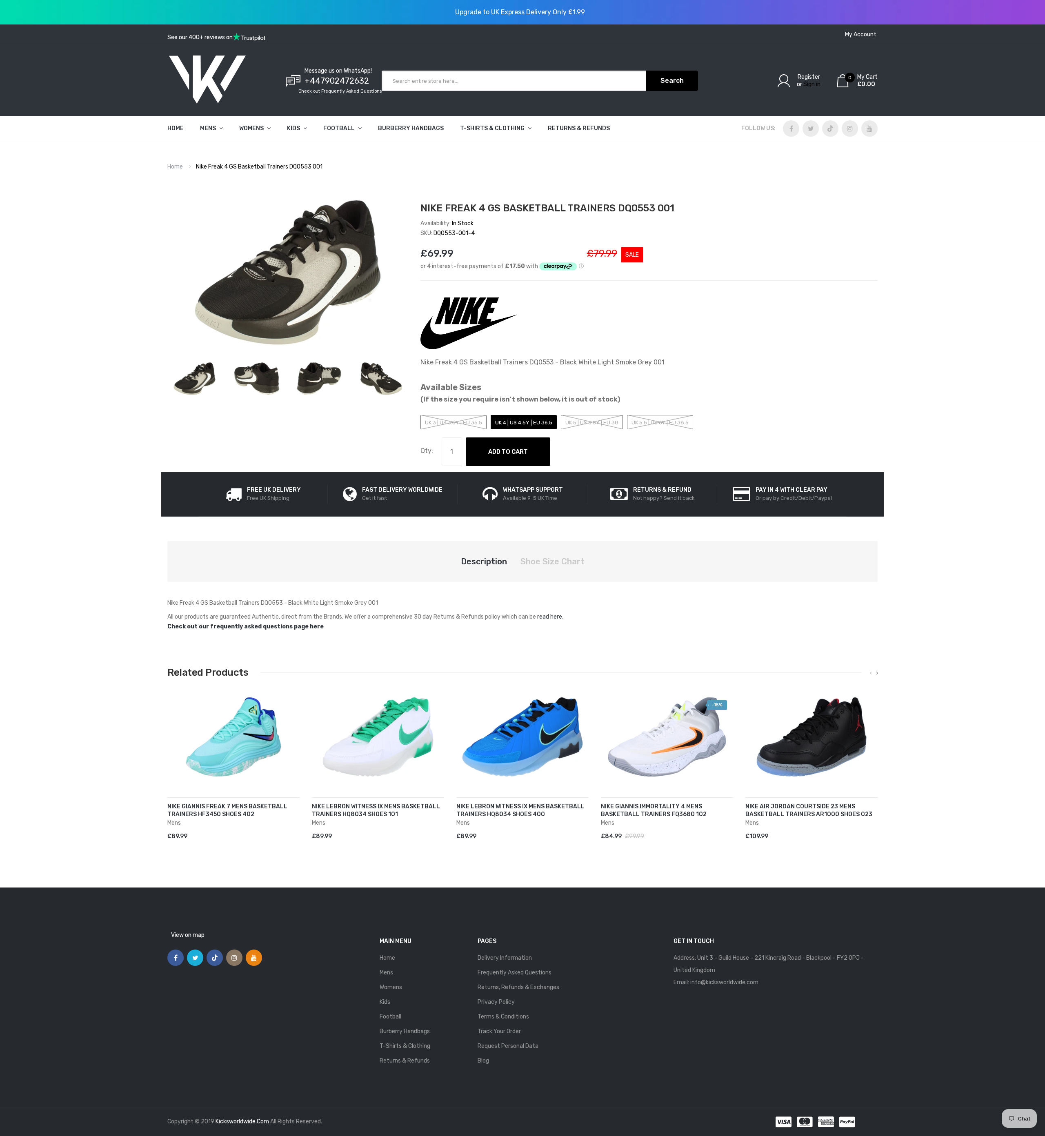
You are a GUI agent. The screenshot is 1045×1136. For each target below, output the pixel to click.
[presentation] (871, 673)
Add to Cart (508, 451)
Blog (483, 1060)
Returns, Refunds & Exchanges (518, 987)
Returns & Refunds (405, 1060)
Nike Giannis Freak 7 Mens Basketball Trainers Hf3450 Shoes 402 (227, 810)
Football (390, 1016)
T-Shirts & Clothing (405, 1046)
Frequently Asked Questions (514, 972)
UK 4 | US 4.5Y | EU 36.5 (523, 422)
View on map (188, 935)
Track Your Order (499, 1031)
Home (175, 166)
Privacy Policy (496, 1001)
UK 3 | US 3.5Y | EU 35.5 (453, 422)
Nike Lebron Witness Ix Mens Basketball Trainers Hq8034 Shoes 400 (520, 810)
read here (549, 616)
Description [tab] (484, 561)
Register (809, 76)
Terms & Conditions (503, 1016)
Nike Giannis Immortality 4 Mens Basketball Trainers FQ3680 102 (654, 810)
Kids (385, 1001)
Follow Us (757, 128)
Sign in (811, 84)
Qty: (426, 451)
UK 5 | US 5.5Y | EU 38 (591, 422)
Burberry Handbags (405, 1031)
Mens (386, 972)
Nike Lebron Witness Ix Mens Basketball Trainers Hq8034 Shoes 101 (376, 810)
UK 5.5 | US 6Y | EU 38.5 (660, 422)
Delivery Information (505, 957)
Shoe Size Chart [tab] (552, 561)
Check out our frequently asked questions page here (245, 626)
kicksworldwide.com (242, 1121)
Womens (391, 987)
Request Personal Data (508, 1046)
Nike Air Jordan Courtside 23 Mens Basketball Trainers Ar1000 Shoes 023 (808, 810)
